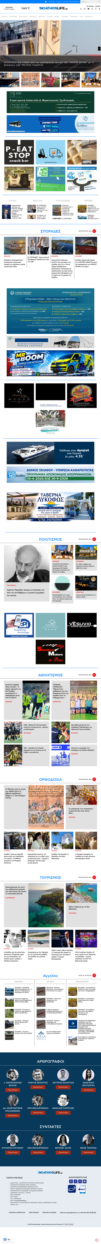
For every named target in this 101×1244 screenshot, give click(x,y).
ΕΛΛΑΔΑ (49, 16)
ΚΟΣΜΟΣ (56, 16)
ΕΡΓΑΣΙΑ (50, 982)
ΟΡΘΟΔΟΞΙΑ (33, 16)
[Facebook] (99, 9)
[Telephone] (81, 9)
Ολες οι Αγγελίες (85, 975)
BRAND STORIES (16, 23)
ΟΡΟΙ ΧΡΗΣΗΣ (34, 1212)
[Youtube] (88, 9)
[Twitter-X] (96, 9)
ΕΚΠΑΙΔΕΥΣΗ (89, 16)
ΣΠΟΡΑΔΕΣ (4, 16)
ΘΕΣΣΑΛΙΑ (42, 16)
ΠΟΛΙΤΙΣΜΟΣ (13, 16)
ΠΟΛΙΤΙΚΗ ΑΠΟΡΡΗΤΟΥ (17, 1212)
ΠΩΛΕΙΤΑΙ (19, 982)
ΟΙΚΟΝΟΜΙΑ (73, 16)
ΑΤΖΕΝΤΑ (52, 1)
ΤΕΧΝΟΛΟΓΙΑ (5, 23)
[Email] (85, 9)
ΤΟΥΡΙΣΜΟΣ (64, 16)
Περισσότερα (12, 1090)
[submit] (99, 1)
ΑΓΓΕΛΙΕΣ (88, 201)
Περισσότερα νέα (85, 231)
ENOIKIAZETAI (82, 982)
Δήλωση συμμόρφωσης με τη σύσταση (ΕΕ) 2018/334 (78, 1212)
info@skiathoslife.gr (20, 1200)
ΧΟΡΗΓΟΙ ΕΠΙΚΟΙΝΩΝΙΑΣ (71, 1)
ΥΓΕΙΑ (81, 16)
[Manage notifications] (96, 1240)
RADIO (59, 1)
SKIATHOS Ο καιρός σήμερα (17, 8)
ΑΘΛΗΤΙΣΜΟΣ (23, 16)
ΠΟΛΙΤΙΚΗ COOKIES (49, 1212)
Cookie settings (68, 1224)
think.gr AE (59, 1224)
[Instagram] (92, 9)
